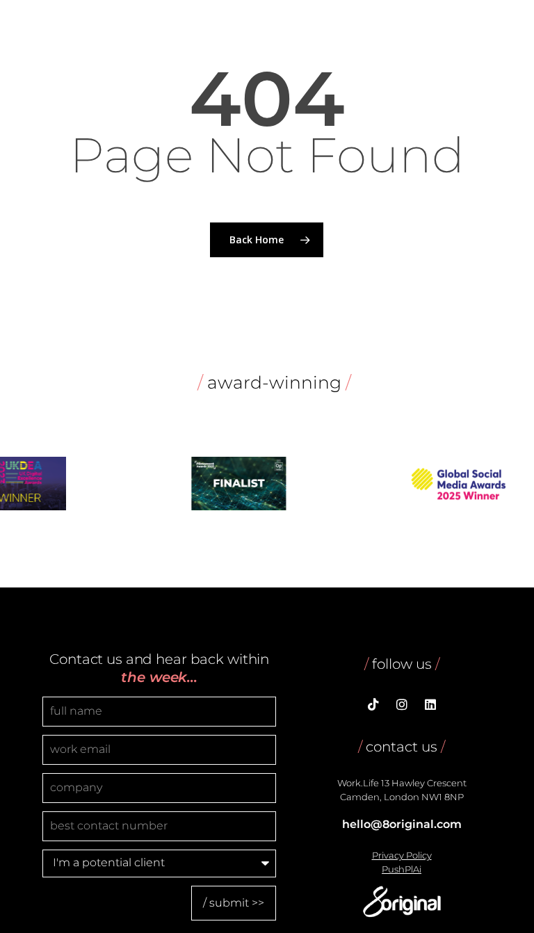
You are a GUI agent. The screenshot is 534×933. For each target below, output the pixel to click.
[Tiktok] (373, 705)
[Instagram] (401, 705)
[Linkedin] (430, 705)
